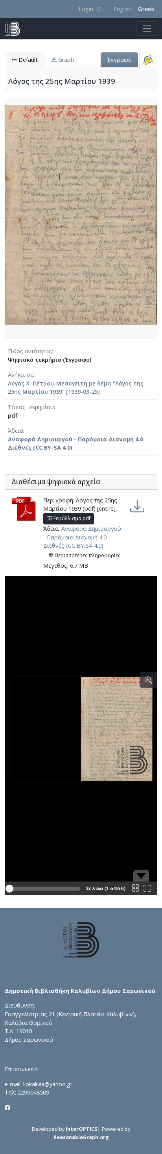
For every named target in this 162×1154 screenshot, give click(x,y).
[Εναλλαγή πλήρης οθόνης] (147, 889)
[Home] (15, 29)
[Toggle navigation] (146, 28)
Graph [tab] (65, 59)
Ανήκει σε (20, 374)
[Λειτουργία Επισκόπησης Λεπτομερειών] (148, 680)
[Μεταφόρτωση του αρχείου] (137, 506)
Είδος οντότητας (30, 351)
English (123, 9)
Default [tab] (27, 59)
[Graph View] (148, 59)
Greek (146, 9)
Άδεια (15, 430)
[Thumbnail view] (135, 889)
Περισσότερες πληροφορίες (86, 555)
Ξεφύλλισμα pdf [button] (71, 518)
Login (86, 9)
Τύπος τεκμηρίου (31, 407)
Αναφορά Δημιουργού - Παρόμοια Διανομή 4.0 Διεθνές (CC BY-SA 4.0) (82, 537)
